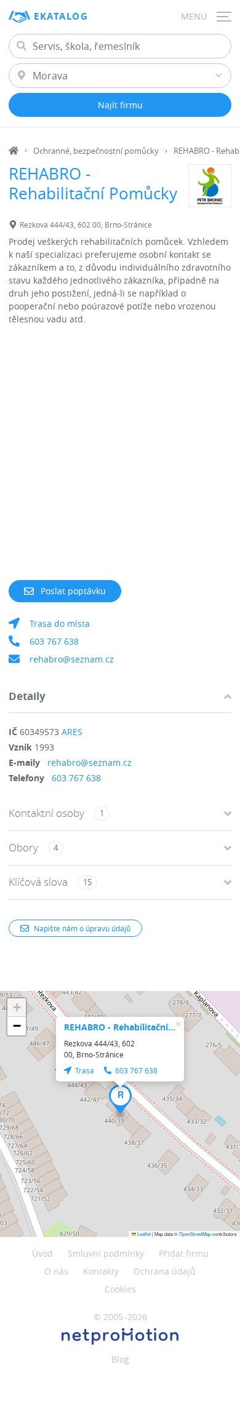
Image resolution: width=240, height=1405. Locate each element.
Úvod (42, 1253)
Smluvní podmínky (106, 1253)
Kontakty (101, 1271)
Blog (120, 1359)
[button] (120, 1099)
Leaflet (143, 1233)
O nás (56, 1271)
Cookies (120, 1289)
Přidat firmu (184, 1253)
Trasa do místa (60, 623)
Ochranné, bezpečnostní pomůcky (96, 150)
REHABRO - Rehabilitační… (119, 1027)
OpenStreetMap (195, 1233)
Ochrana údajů (165, 1271)
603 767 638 (54, 641)
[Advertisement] (120, 460)
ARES (72, 732)
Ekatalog (61, 16)
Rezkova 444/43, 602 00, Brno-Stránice (86, 224)
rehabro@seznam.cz (72, 659)
